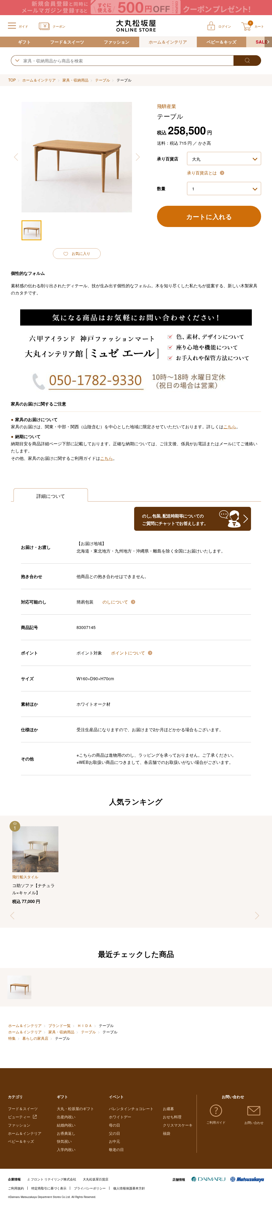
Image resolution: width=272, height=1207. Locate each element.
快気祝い (64, 1141)
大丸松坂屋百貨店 (95, 1179)
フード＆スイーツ (67, 42)
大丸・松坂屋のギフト (75, 1108)
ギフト (24, 42)
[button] (268, 42)
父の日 (114, 1133)
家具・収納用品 (75, 80)
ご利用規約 (16, 1188)
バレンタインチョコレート (131, 1108)
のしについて (116, 602)
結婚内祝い (66, 1125)
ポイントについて (128, 653)
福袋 (166, 1133)
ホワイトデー (120, 1116)
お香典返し (66, 1133)
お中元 (114, 1141)
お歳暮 (168, 1108)
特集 (12, 1038)
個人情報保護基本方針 (129, 1188)
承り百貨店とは (202, 173)
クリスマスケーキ (178, 1125)
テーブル (102, 80)
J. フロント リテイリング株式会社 (52, 1179)
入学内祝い (66, 1149)
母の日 (114, 1125)
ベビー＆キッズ (221, 42)
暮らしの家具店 (35, 1038)
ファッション (116, 42)
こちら (229, 426)
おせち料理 (172, 1116)
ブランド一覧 (59, 1025)
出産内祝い (66, 1116)
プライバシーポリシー (90, 1188)
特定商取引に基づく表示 (48, 1188)
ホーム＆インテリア (168, 42)
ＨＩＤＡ (84, 1025)
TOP (12, 80)
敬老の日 (116, 1149)
